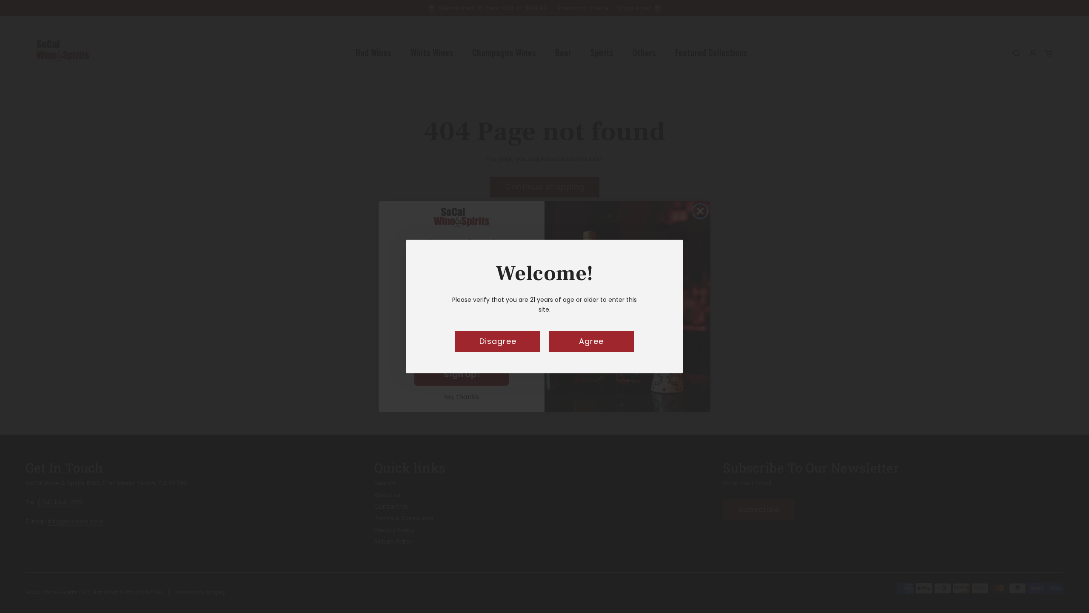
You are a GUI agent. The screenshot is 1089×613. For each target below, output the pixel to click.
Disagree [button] (497, 341)
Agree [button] (591, 341)
